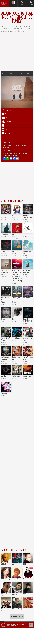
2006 (15, 361)
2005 (26, 361)
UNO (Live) (14, 215)
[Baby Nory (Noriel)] (17, 602)
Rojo (13, 234)
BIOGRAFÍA (11, 73)
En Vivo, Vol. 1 (4, 251)
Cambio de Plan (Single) (27, 252)
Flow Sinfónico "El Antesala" (5, 339)
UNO (24, 234)
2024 (4, 236)
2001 (4, 395)
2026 (4, 217)
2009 (4, 342)
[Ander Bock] (28, 587)
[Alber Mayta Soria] (17, 572)
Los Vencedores (16, 376)
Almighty (14, 594)
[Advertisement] (17, 53)
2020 (4, 253)
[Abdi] (17, 558)
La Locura (3, 215)
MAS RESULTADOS (17, 616)
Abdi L (24, 564)
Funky (12, 142)
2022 (15, 236)
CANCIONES (17, 73)
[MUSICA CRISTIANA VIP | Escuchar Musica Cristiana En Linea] (4, 0)
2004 (15, 378)
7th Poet (3, 564)
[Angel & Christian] (6, 602)
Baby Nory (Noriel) (17, 609)
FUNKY (4, 73)
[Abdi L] (28, 558)
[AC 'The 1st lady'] (6, 572)
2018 (26, 274)
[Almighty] (17, 587)
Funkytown (4, 393)
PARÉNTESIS (4, 234)
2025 (15, 217)
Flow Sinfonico (16, 338)
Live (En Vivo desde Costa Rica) (28, 358)
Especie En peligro (27, 376)
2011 (15, 321)
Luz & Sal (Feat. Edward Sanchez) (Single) (16, 300)
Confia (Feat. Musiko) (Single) (5, 271)
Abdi (13, 564)
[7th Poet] (6, 558)
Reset (13, 319)
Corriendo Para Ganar (16, 358)
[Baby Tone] (28, 602)
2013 (4, 321)
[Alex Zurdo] (6, 587)
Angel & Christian (6, 609)
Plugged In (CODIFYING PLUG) (27, 320)
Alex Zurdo (4, 594)
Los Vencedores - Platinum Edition (5, 358)
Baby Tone (25, 609)
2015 (26, 300)
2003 (26, 378)
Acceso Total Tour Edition (27, 339)
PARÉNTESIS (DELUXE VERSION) (27, 216)
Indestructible (26, 298)
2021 (26, 236)
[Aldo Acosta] (28, 572)
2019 (8, 148)
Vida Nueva (4, 376)
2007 (4, 361)
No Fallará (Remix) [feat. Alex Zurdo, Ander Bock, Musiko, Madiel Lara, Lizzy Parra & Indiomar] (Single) (17, 275)
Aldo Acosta (26, 579)
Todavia (3, 319)
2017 (15, 304)
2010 (26, 323)
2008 (26, 342)
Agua (13, 251)
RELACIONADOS (30, 73)
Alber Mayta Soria (16, 579)
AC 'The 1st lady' (5, 579)
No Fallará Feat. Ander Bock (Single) (5, 300)
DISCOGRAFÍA (24, 73)
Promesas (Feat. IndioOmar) (27, 271)
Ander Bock (26, 594)
